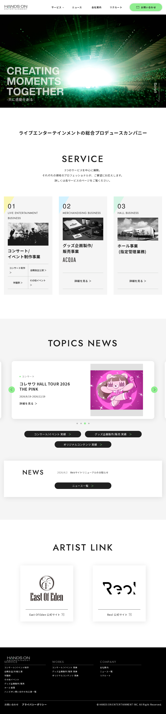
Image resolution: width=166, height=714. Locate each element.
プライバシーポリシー (34, 704)
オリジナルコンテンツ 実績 (80, 444)
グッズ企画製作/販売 (14, 683)
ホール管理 (9, 687)
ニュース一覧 (80, 486)
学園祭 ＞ (18, 282)
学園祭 (7, 675)
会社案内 (104, 667)
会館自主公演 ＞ (38, 270)
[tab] (89, 423)
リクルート (105, 675)
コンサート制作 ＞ (17, 270)
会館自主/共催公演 (13, 671)
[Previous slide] (11, 389)
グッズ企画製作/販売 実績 (110, 434)
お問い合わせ (148, 7)
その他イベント (11, 679)
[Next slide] (154, 389)
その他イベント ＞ (38, 283)
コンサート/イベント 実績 (50, 434)
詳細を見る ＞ (83, 281)
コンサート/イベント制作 (16, 667)
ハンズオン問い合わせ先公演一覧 (20, 691)
